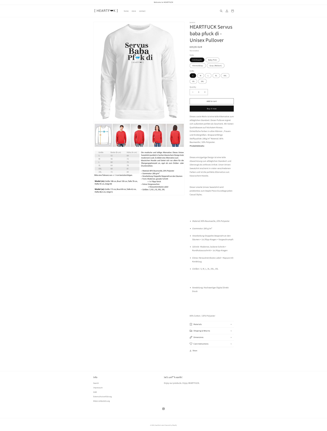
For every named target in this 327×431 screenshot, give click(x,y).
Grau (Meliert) (216, 65)
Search (96, 383)
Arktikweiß (197, 60)
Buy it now (212, 108)
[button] (221, 11)
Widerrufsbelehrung (101, 401)
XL (216, 75)
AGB (95, 392)
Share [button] (195, 350)
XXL (225, 75)
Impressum (98, 387)
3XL (202, 81)
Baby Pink (212, 60)
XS (193, 81)
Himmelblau (197, 65)
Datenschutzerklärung (102, 396)
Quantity (193, 87)
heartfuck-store (159, 425)
